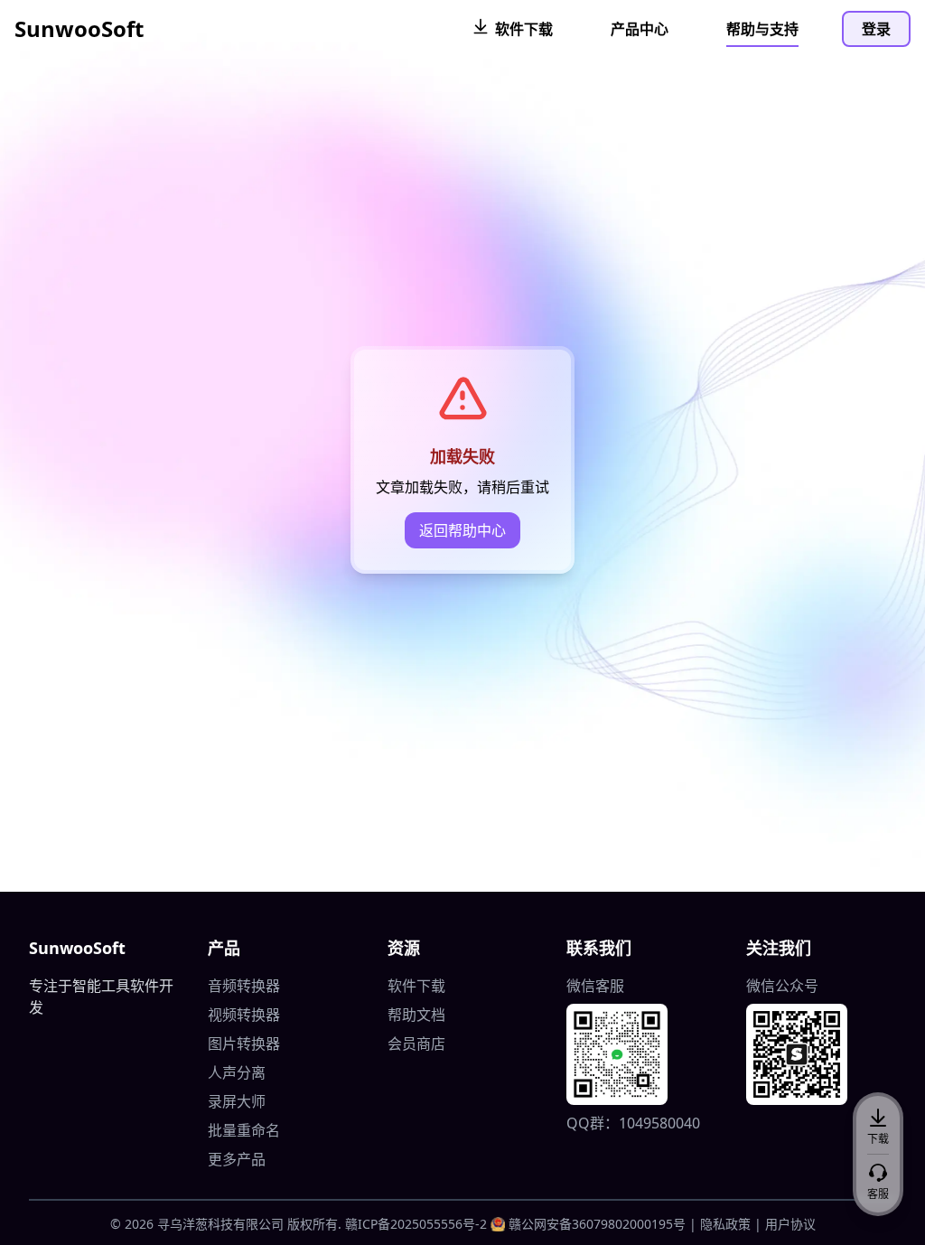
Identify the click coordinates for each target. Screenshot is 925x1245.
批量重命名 (244, 1130)
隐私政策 (725, 1223)
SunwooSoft (79, 28)
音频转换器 (244, 986)
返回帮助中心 (462, 530)
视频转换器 (244, 1015)
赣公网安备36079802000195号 (597, 1223)
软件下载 (416, 986)
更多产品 (237, 1159)
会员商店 (416, 1043)
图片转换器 (244, 1043)
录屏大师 (237, 1101)
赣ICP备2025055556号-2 (416, 1223)
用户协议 (790, 1223)
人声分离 (237, 1072)
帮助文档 (416, 1015)
